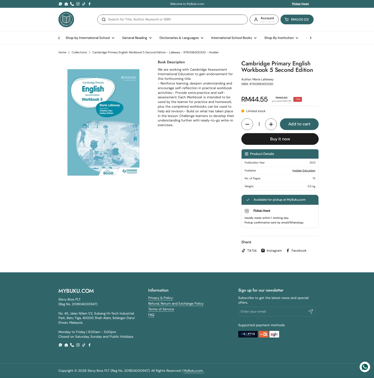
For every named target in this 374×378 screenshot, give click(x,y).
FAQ (151, 315)
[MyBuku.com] (66, 19)
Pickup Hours (300, 3)
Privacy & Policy (160, 298)
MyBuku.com (193, 370)
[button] (297, 19)
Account (267, 18)
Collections (79, 52)
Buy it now (280, 139)
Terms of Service (161, 309)
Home (62, 52)
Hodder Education (303, 170)
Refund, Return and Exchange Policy (176, 303)
